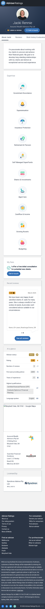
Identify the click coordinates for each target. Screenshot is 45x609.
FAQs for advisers (35, 543)
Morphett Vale (7, 553)
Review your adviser (36, 519)
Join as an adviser (35, 540)
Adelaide (5, 548)
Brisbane (5, 545)
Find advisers (33, 524)
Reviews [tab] (18, 37)
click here (20, 590)
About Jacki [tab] (6, 37)
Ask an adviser (34, 526)
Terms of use (6, 524)
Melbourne (5, 540)
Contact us (5, 529)
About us (5, 519)
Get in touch (33, 30)
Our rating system (8, 521)
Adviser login (33, 545)
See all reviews (22, 338)
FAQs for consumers (36, 521)
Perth (4, 551)
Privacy (4, 526)
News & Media (6, 531)
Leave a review (15, 30)
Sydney (4, 543)
